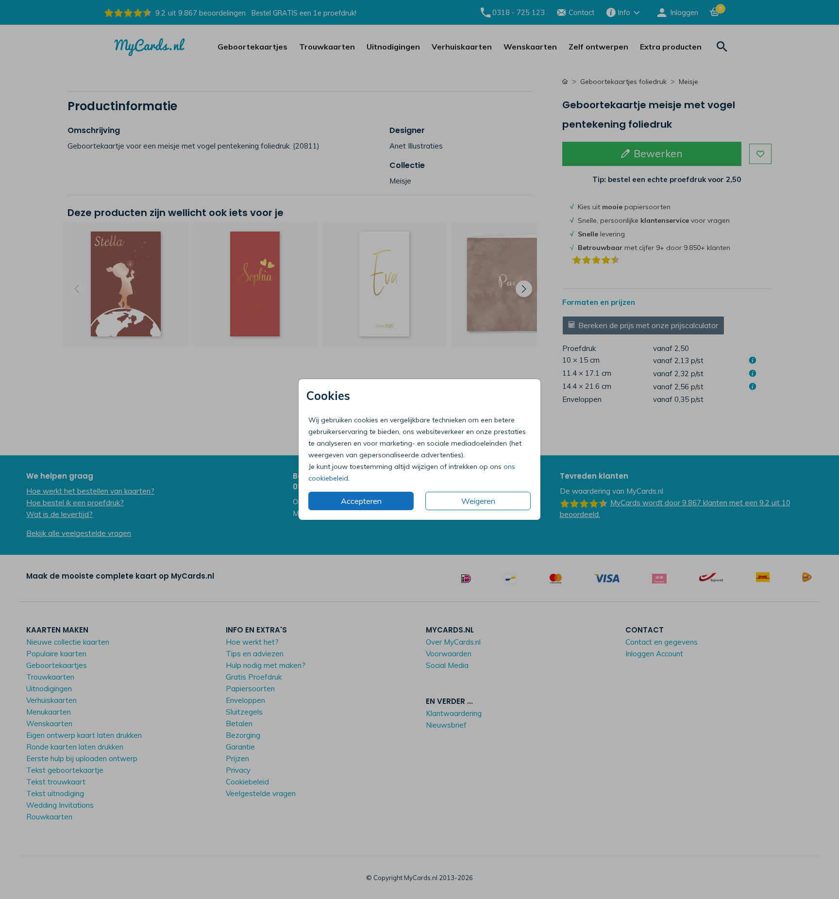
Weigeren (478, 501)
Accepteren (361, 501)
